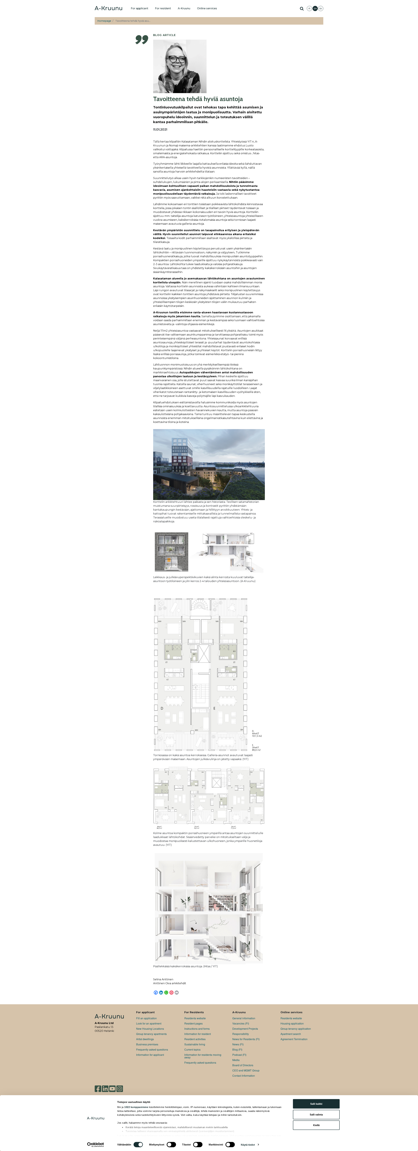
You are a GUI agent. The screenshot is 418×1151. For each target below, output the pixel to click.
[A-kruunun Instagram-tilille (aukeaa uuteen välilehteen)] (119, 1087)
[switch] (171, 1144)
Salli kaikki (316, 1103)
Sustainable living (194, 1044)
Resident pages (193, 1023)
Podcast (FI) (239, 1055)
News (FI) (238, 1044)
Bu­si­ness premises (147, 1044)
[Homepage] (108, 8)
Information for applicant (150, 1055)
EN (315, 8)
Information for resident (197, 1034)
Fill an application (146, 1018)
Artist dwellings (145, 1039)
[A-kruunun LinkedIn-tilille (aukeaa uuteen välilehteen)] (105, 1087)
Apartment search (291, 1034)
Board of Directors (242, 1065)
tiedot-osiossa (219, 1135)
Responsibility (240, 1034)
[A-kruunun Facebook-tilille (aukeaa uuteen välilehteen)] (98, 1087)
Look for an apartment (148, 1023)
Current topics (192, 1049)
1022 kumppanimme (136, 1107)
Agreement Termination (294, 1039)
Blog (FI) (237, 1049)
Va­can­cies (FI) (240, 1023)
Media (236, 1060)
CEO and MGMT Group (245, 1070)
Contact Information (243, 1075)
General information (243, 1018)
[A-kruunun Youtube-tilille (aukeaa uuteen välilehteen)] (112, 1087)
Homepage (104, 20)
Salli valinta (316, 1114)
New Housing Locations (150, 1029)
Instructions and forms (197, 1029)
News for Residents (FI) (246, 1039)
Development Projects (245, 1029)
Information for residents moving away (202, 1056)
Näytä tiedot (248, 1144)
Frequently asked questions (152, 1049)
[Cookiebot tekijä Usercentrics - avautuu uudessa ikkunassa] (95, 1144)
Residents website (195, 1018)
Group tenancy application (296, 1029)
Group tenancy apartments (151, 1034)
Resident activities (195, 1039)
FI (309, 8)
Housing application (292, 1023)
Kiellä (316, 1125)
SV (320, 8)
